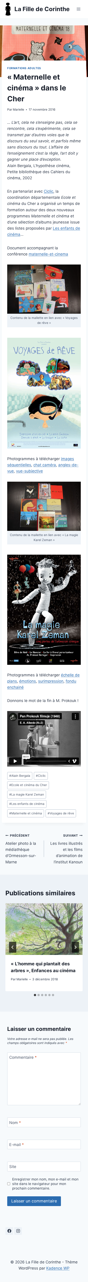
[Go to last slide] (12, 947)
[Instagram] (18, 1231)
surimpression (50, 681)
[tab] (35, 995)
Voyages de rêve (61, 813)
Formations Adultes (24, 68)
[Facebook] (9, 1231)
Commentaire (23, 1057)
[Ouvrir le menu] (78, 8)
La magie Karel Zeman (26, 794)
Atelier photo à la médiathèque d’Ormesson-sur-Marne (20, 849)
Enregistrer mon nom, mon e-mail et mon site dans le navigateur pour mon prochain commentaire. (45, 1183)
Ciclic (48, 191)
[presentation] (44, 929)
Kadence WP (57, 1268)
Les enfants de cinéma (26, 804)
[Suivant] (75, 947)
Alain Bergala (19, 775)
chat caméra (44, 465)
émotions (27, 681)
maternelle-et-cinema (48, 254)
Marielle (18, 109)
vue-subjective (29, 471)
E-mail (16, 1144)
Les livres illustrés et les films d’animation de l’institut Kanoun (66, 849)
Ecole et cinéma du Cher (28, 785)
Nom (15, 1122)
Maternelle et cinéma (25, 813)
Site (12, 1166)
